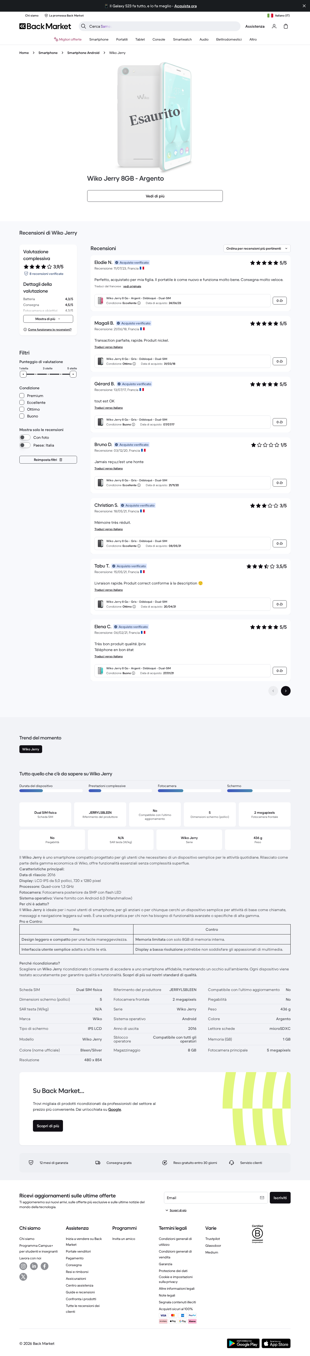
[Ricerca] (83, 26)
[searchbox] (163, 26)
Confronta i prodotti (81, 1299)
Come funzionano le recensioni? (49, 329)
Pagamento (75, 1258)
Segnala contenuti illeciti (177, 1302)
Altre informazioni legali (176, 1288)
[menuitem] (98, 39)
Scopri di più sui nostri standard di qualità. (160, 974)
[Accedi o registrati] (274, 26)
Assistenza (254, 26)
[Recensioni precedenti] (273, 691)
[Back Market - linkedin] (34, 1266)
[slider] (23, 374)
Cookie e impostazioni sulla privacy (176, 1279)
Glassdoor (213, 1245)
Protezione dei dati (173, 1271)
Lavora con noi (30, 1258)
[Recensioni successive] (286, 691)
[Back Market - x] (23, 1277)
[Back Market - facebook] (44, 1266)
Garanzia (165, 1264)
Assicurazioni (76, 1278)
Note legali (167, 1295)
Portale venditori (78, 1251)
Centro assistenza (79, 1285)
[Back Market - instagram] (23, 1266)
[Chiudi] (304, 6)
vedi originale (132, 286)
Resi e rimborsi (77, 1272)
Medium (211, 1252)
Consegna (74, 1265)
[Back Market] (45, 26)
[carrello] (286, 26)
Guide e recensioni (80, 1292)
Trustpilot (212, 1239)
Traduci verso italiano (108, 347)
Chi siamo (26, 1239)
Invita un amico (123, 1239)
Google (114, 1109)
